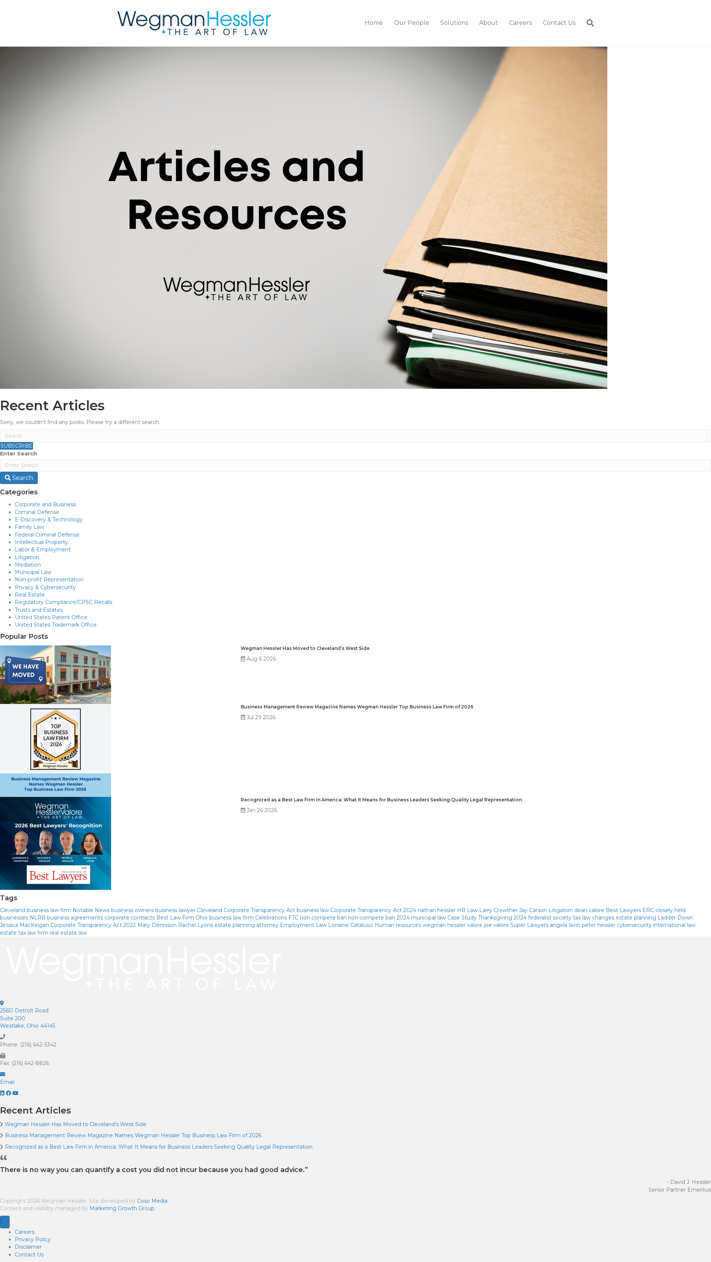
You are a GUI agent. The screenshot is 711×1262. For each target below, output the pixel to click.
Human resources (398, 925)
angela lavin (565, 925)
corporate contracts (129, 917)
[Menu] (5, 1222)
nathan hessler (436, 910)
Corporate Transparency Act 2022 (93, 925)
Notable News (91, 910)
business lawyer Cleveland (188, 910)
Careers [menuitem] (24, 1232)
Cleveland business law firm (35, 910)
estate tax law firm (24, 932)
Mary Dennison (157, 925)
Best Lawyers (623, 910)
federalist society (549, 917)
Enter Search (18, 453)
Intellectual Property (41, 542)
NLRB (38, 917)
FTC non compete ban (317, 917)
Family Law (29, 527)
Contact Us (559, 22)
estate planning (636, 917)
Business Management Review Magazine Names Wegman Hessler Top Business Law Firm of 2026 (357, 707)
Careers (520, 22)
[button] (3, 1093)
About (488, 22)
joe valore (496, 925)
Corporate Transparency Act (259, 910)
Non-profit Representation (49, 579)
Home (374, 22)
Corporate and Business (45, 504)
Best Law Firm (175, 917)
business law (313, 910)
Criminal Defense (37, 512)
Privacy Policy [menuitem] (33, 1239)
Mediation (28, 564)
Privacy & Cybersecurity (45, 587)
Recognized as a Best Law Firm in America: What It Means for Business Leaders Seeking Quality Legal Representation (382, 799)
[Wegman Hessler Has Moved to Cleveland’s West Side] (55, 674)
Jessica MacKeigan (24, 925)
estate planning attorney (246, 925)
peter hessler (598, 925)
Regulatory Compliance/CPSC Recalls (63, 602)
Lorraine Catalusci (350, 925)
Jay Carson (533, 910)
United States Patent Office (51, 617)
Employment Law (303, 925)
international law (674, 925)
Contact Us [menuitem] (29, 1254)
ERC (648, 910)
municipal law (428, 917)
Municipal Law (33, 572)
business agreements (75, 917)
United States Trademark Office (56, 624)
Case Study (462, 917)
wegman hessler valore (453, 925)
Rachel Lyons (195, 925)
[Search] (587, 22)
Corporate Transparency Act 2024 (373, 910)
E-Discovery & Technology (49, 519)
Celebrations (271, 917)
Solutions (454, 22)
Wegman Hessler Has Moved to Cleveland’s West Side (305, 648)
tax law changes (593, 917)
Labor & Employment (43, 549)
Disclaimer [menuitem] (28, 1246)
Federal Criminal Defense (47, 534)
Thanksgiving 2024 (502, 917)
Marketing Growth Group (122, 1208)
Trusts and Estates (39, 610)
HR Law (467, 910)
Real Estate (30, 594)
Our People (411, 22)
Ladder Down (675, 917)
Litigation (27, 557)
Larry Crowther (498, 910)
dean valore (589, 910)
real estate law (68, 932)
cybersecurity (634, 925)
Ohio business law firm (225, 917)
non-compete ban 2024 (379, 917)
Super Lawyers (529, 925)
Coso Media (152, 1201)
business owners (132, 910)
